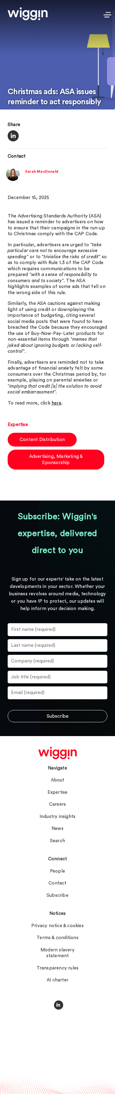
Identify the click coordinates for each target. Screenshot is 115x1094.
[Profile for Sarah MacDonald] (13, 179)
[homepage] (57, 753)
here (56, 403)
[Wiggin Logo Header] (28, 13)
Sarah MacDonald (41, 171)
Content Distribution (42, 439)
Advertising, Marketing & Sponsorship (56, 459)
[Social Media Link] (58, 1005)
